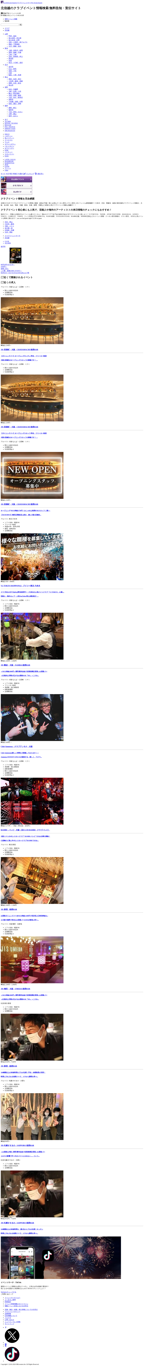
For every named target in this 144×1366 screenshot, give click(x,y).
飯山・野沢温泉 (14, 93)
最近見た (40, 174)
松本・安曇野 (13, 89)
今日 (7, 174)
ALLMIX (8, 121)
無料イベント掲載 (11, 19)
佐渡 (10, 60)
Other (6, 170)
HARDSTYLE (9, 163)
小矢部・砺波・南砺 (16, 81)
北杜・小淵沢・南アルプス (18, 42)
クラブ (7, 28)
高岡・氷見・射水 (15, 83)
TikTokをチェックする (8, 1292)
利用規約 (8, 1302)
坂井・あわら (13, 116)
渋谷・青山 (9, 222)
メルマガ (8, 1318)
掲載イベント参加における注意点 (16, 1306)
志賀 (10, 73)
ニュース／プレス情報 (12, 1322)
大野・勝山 (12, 114)
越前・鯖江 (12, 108)
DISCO (7, 134)
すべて (3, 174)
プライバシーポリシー (12, 1311)
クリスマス (9, 140)
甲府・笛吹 (12, 36)
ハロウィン (9, 136)
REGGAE (8, 125)
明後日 (15, 174)
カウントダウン (10, 144)
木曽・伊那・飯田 (15, 95)
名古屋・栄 (9, 228)
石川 (6, 64)
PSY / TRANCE (10, 127)
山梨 (6, 34)
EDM (6, 150)
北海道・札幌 (9, 230)
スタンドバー (9, 154)
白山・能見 (12, 69)
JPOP (6, 165)
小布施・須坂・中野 (16, 101)
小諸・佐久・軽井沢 (16, 97)
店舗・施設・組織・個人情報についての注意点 (21, 1309)
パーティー (9, 152)
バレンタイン (9, 146)
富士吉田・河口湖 (15, 38)
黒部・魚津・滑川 (15, 79)
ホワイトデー (9, 148)
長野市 (11, 99)
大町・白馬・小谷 (15, 91)
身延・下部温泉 (14, 44)
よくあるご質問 (10, 1300)
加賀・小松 (12, 71)
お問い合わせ (9, 1320)
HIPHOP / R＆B (10, 128)
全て (6, 119)
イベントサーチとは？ (12, 1298)
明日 (11, 174)
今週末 (20, 174)
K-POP (7, 166)
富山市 (11, 85)
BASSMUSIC (9, 161)
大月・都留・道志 (15, 46)
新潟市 (11, 58)
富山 (6, 77)
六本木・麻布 (9, 224)
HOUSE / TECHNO (11, 123)
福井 (6, 105)
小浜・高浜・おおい (16, 112)
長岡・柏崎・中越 (15, 52)
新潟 (6, 48)
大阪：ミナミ (9, 226)
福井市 (11, 110)
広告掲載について (11, 1316)
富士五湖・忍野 (14, 40)
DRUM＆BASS (10, 130)
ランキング (30, 174)
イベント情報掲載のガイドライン (16, 1304)
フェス (7, 142)
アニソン (8, 168)
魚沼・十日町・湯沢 (16, 62)
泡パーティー (9, 138)
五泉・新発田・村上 (16, 56)
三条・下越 (12, 54)
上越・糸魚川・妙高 (16, 50)
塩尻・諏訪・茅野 (15, 103)
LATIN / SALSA (10, 159)
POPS (7, 156)
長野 (6, 87)
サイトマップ (9, 1324)
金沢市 (11, 67)
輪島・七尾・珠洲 (15, 75)
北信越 (7, 30)
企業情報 (8, 1313)
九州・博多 (9, 232)
